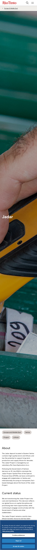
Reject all (18, 541)
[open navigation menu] (33, 3)
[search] (27, 3)
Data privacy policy (8, 531)
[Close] (34, 523)
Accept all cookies (18, 546)
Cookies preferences (18, 535)
